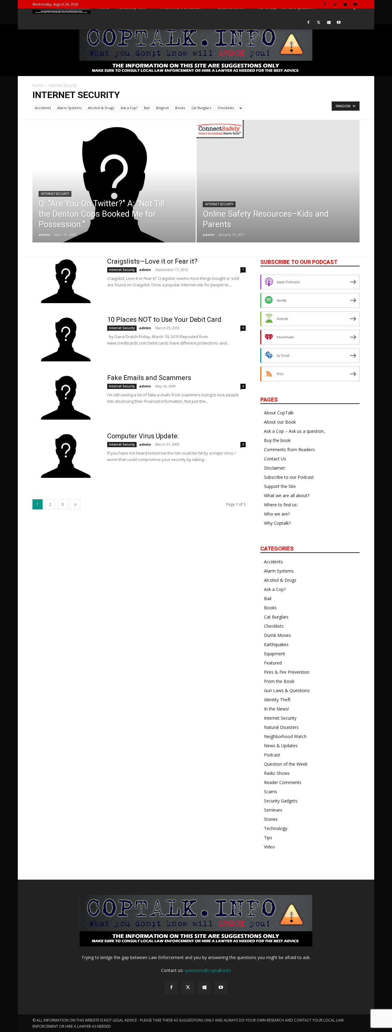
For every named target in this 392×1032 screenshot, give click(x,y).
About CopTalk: (279, 413)
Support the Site (280, 486)
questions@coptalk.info (208, 970)
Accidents (43, 107)
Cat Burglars (201, 107)
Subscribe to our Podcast (289, 477)
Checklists (225, 107)
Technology (275, 828)
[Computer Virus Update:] (65, 455)
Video (269, 847)
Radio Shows (277, 773)
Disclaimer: (275, 468)
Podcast (272, 755)
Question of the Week (285, 764)
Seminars (273, 810)
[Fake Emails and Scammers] (65, 397)
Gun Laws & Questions (287, 690)
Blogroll (162, 107)
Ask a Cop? (129, 107)
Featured (273, 663)
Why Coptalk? (277, 523)
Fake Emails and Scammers (149, 378)
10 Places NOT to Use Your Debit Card (164, 319)
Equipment (274, 654)
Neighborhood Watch (285, 736)
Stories (271, 819)
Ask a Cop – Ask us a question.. (295, 431)
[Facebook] (324, 4)
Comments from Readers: (289, 449)
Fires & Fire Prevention (286, 672)
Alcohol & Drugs (101, 107)
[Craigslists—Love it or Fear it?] (65, 280)
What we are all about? (286, 495)
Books (180, 107)
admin (45, 234)
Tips (268, 837)
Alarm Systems (69, 107)
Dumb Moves (277, 635)
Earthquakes (276, 644)
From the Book (279, 681)
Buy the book (277, 440)
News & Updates (281, 745)
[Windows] (344, 4)
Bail (147, 107)
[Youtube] (355, 4)
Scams (270, 791)
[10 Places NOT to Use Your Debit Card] (65, 338)
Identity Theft (277, 700)
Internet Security (55, 194)
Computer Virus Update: (143, 436)
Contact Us (275, 459)
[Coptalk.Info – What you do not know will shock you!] (196, 50)
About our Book (280, 422)
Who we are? (277, 514)
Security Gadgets (280, 801)
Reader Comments (282, 782)
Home (37, 85)
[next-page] (75, 504)
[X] (334, 4)
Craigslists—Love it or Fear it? (152, 261)
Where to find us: (281, 505)
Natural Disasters (281, 727)
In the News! (276, 709)
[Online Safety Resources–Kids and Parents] (278, 129)
